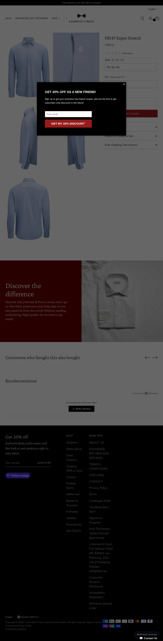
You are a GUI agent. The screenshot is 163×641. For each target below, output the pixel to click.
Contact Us (149, 638)
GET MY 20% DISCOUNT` (68, 123)
